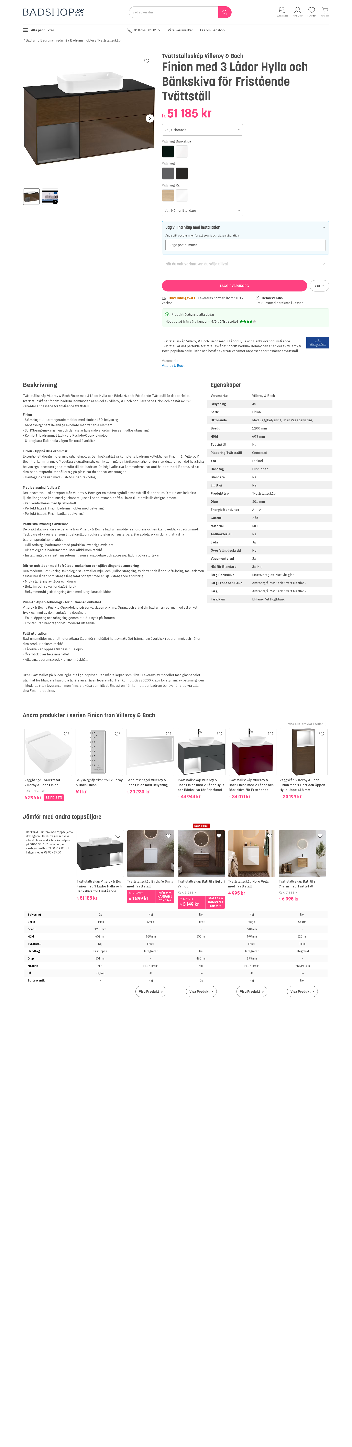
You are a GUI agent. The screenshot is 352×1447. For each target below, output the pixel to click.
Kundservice (282, 15)
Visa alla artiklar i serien (305, 724)
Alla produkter (42, 30)
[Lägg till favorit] (146, 61)
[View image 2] (50, 196)
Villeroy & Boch (173, 366)
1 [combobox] (317, 286)
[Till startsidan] (53, 12)
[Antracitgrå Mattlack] (168, 173)
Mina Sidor (297, 15)
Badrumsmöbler (82, 40)
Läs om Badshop (212, 30)
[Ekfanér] (168, 195)
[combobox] (202, 130)
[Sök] (225, 12)
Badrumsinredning (53, 40)
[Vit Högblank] (182, 195)
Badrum (31, 40)
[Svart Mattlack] (182, 173)
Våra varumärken (181, 30)
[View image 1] (31, 196)
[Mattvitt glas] (182, 151)
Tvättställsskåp (109, 40)
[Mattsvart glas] (168, 151)
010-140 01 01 (145, 30)
